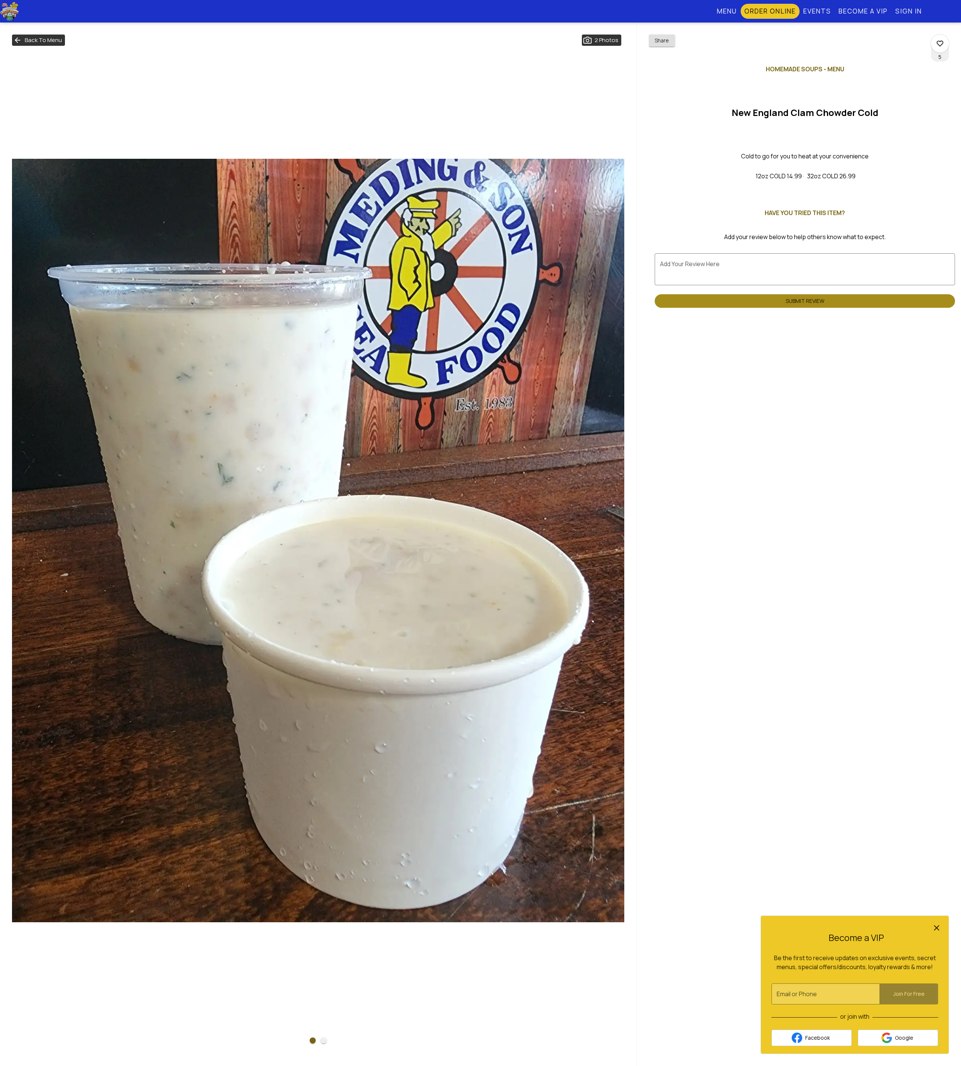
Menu (727, 11)
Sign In (908, 11)
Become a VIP (863, 11)
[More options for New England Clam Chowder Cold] (940, 44)
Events (817, 11)
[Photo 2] (324, 1040)
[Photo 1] (313, 1040)
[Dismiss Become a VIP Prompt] (937, 928)
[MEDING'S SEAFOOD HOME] (34, 11)
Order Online (770, 11)
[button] (38, 40)
